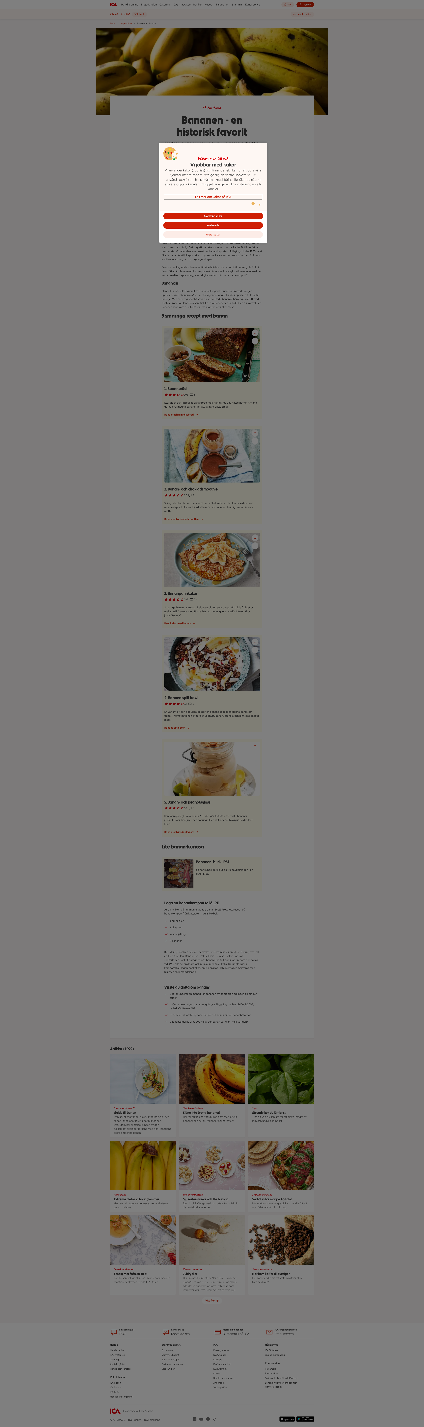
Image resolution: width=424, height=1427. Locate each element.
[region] (213, 193)
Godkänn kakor (213, 216)
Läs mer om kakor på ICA (213, 197)
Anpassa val (213, 234)
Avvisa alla (213, 225)
